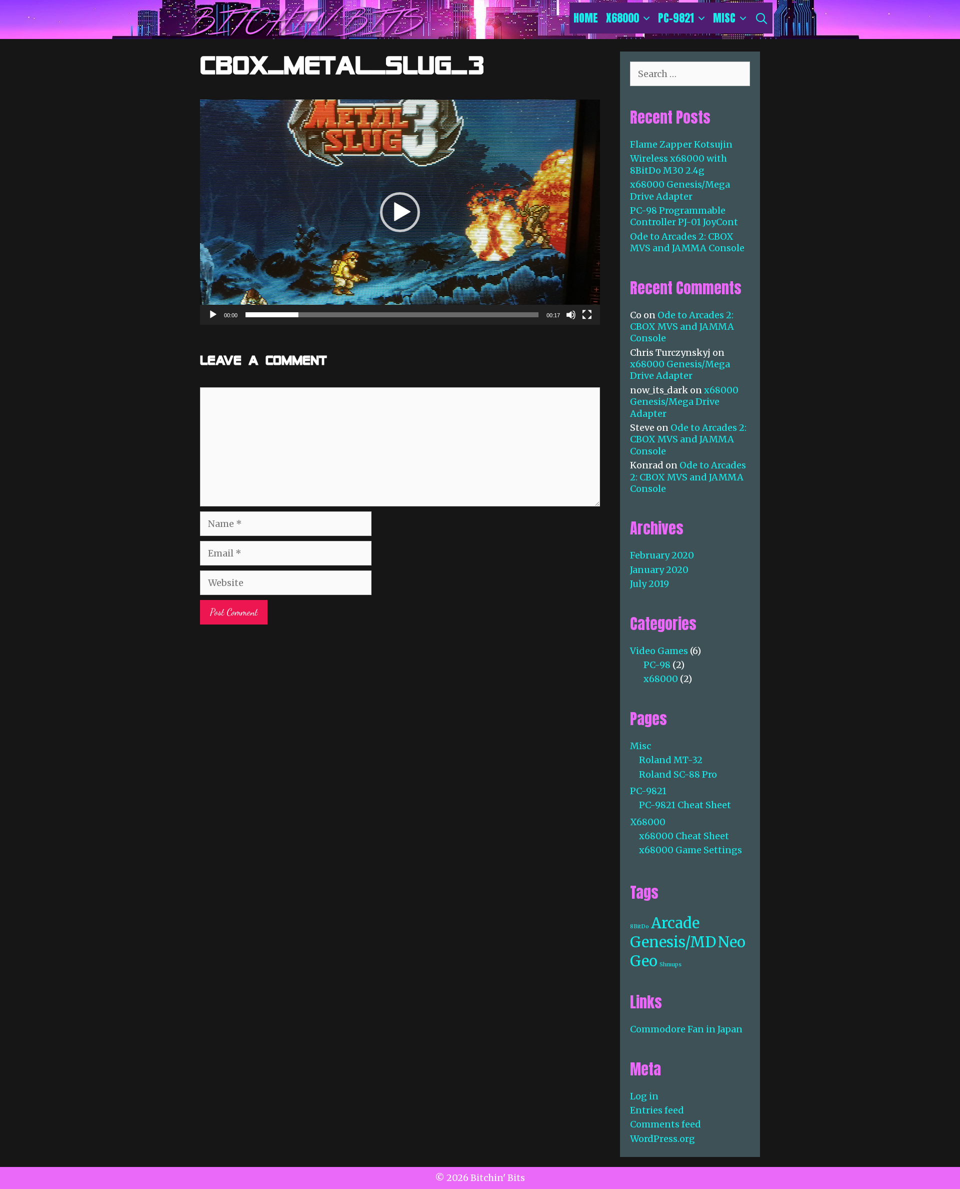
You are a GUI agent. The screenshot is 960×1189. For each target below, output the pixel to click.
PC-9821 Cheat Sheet (685, 805)
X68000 (622, 18)
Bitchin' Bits (304, 23)
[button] (400, 212)
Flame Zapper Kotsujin (681, 144)
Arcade (675, 923)
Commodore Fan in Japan (686, 1029)
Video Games (659, 651)
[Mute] (571, 315)
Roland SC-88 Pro (678, 774)
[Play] (213, 315)
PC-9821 (676, 18)
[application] (400, 212)
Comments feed (665, 1124)
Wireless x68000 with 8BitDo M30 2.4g (678, 164)
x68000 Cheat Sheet (684, 836)
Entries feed (657, 1110)
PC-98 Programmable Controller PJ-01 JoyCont (684, 216)
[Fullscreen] (587, 315)
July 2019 (649, 583)
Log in (644, 1096)
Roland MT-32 (670, 760)
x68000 (661, 679)
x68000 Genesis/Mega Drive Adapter (680, 190)
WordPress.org (662, 1138)
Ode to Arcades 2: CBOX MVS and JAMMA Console (687, 242)
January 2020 (659, 569)
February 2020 (662, 555)
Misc (724, 18)
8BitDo (639, 926)
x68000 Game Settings (690, 850)
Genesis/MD (673, 942)
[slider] (392, 314)
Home (586, 18)
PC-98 (657, 665)
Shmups (671, 964)
